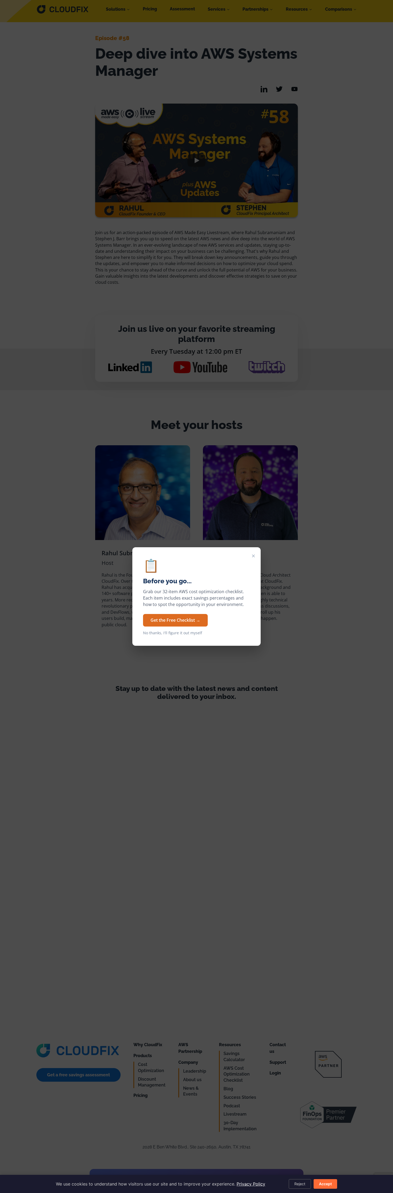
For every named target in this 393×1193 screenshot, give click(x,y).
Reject (299, 1184)
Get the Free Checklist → (175, 620)
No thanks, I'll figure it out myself (172, 633)
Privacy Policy (251, 1184)
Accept (325, 1184)
